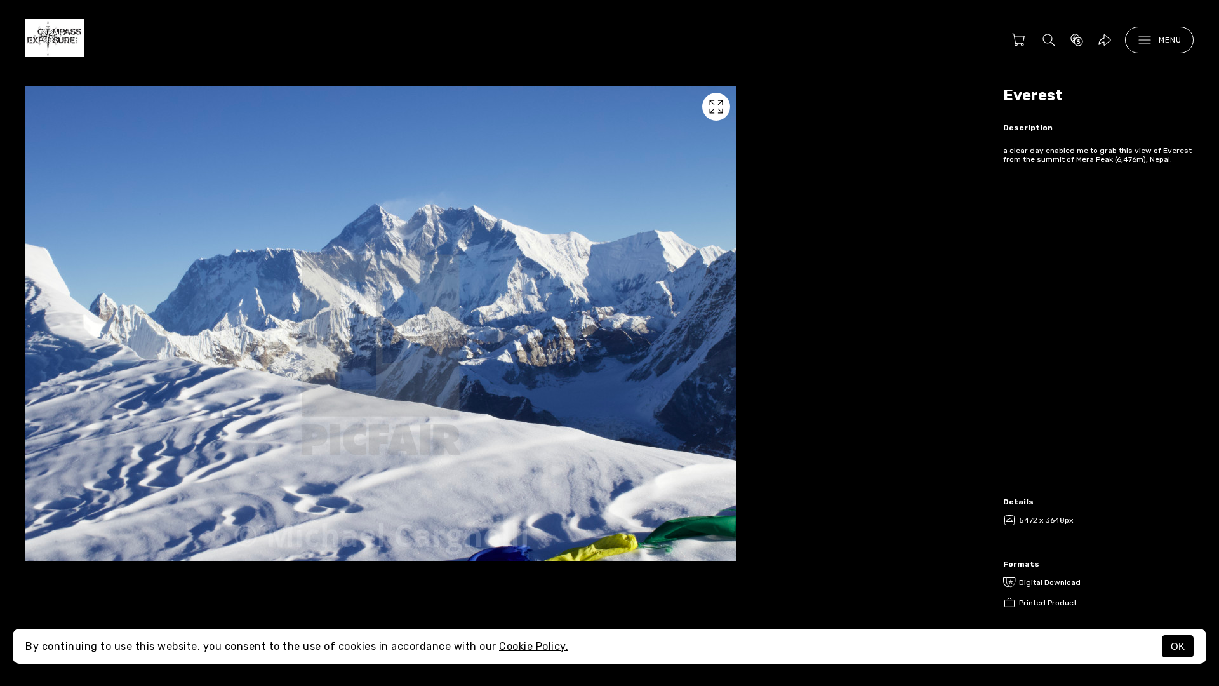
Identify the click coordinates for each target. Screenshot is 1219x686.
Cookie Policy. (533, 646)
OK (1178, 646)
